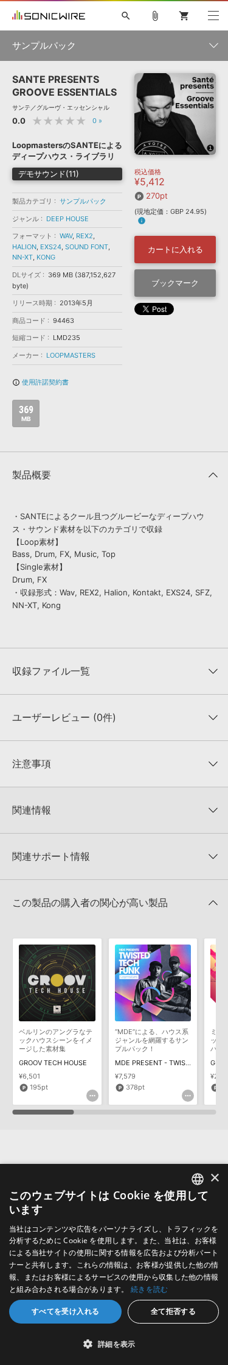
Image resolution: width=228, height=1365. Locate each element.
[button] (114, 1343)
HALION (24, 247)
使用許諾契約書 (40, 382)
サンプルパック (83, 201)
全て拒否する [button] (173, 1311)
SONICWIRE (48, 15)
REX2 (84, 236)
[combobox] (198, 1179)
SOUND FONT (86, 247)
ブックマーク (175, 283)
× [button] (214, 1178)
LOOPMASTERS (70, 355)
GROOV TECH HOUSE (53, 1062)
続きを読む (149, 1289)
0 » (97, 120)
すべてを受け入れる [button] (66, 1311)
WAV (66, 236)
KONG (45, 257)
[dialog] (114, 1264)
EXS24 (50, 247)
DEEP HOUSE (67, 218)
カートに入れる (175, 249)
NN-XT (22, 257)
